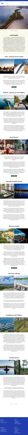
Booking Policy (16, 422)
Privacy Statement (17, 421)
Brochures (2, 421)
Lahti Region (16, 430)
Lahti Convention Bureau (4, 431)
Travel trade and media (3, 429)
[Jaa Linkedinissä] (16, 403)
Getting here (16, 431)
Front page (12, 30)
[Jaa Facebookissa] (14, 403)
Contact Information (17, 429)
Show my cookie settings (18, 423)
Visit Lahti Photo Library (4, 422)
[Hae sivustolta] (26, 3)
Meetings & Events (3, 430)
